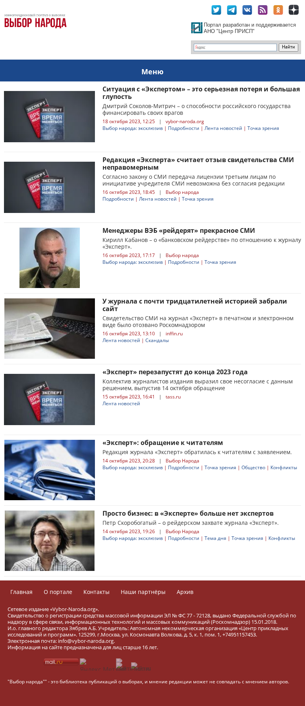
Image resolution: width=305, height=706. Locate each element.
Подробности (183, 128)
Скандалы (157, 340)
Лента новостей (223, 128)
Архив (185, 592)
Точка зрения (263, 128)
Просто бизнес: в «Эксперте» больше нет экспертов (188, 513)
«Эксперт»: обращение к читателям (162, 442)
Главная (21, 592)
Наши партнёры (143, 592)
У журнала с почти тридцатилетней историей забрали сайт (194, 305)
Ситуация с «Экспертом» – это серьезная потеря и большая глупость (201, 93)
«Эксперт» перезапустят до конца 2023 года (175, 372)
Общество (253, 467)
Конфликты (283, 467)
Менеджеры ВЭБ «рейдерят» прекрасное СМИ (178, 230)
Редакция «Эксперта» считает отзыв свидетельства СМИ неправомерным (198, 163)
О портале (58, 592)
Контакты (96, 592)
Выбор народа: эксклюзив (132, 128)
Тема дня (215, 538)
